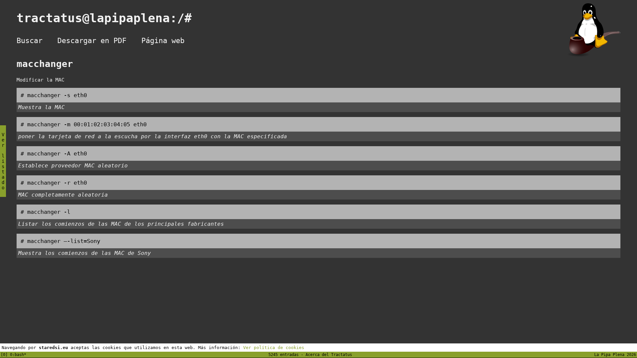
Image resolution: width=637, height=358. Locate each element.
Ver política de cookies (273, 347)
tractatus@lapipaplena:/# (111, 18)
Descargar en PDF (91, 40)
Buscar (29, 40)
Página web (162, 40)
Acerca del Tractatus (329, 354)
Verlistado (3, 161)
